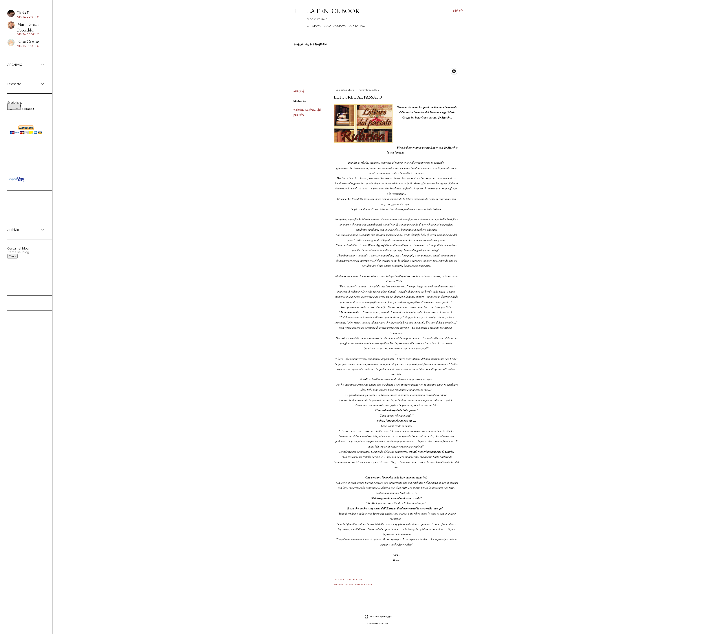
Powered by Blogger (381, 616)
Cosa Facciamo (335, 25)
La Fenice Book (333, 11)
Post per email (354, 579)
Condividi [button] (299, 90)
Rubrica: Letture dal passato (359, 584)
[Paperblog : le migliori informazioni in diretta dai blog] (16, 181)
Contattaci (357, 25)
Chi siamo (314, 25)
